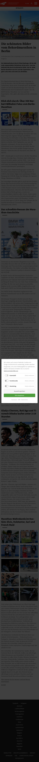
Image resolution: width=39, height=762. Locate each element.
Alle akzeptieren (19, 395)
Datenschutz (24, 399)
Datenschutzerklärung (11, 371)
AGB (19, 399)
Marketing (13, 386)
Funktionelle (14, 381)
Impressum (14, 399)
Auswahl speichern (19, 391)
